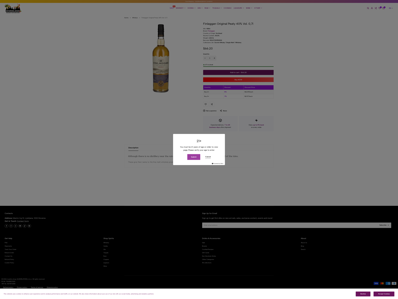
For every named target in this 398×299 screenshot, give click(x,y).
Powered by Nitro (218, 163)
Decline (363, 294)
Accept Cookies (384, 294)
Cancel (208, 157)
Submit (194, 157)
